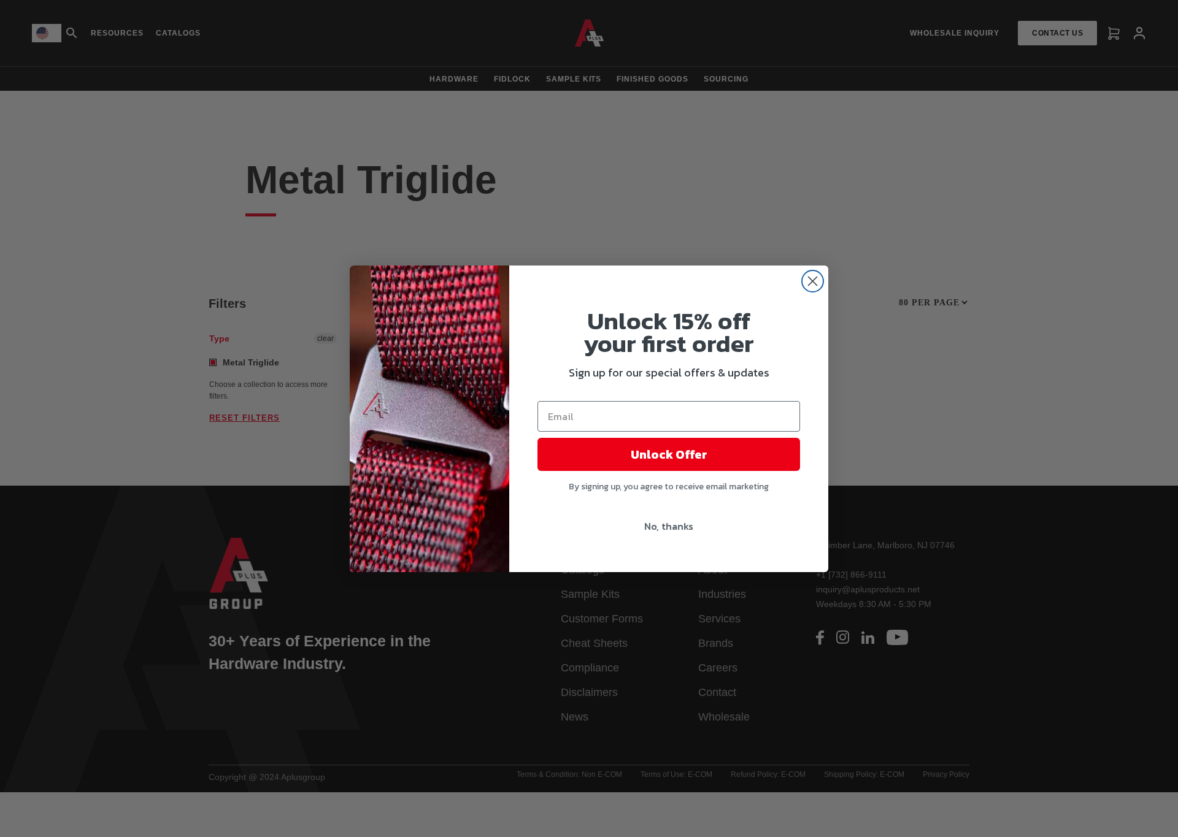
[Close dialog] (812, 281)
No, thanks (668, 526)
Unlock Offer (669, 454)
